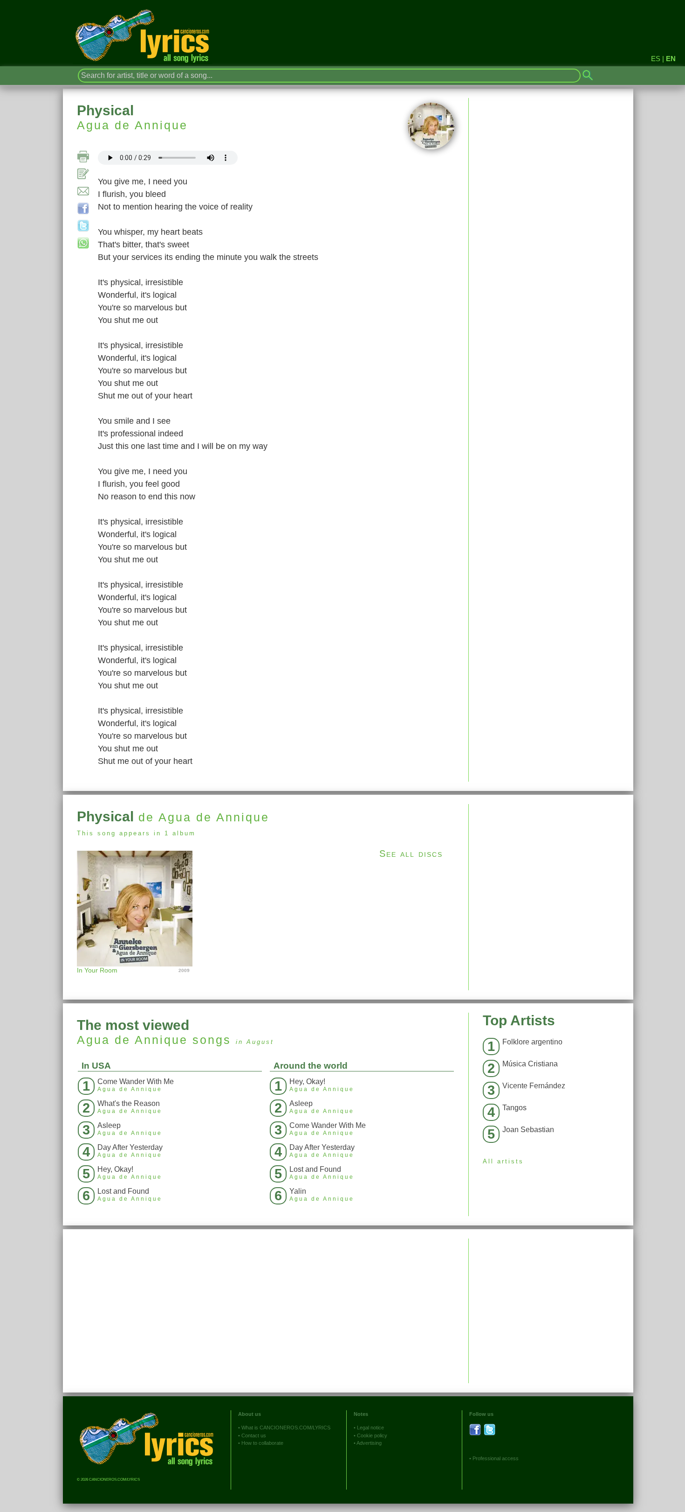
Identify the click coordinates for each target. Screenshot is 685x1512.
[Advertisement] (551, 869)
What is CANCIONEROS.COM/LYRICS (285, 1427)
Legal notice (370, 1427)
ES (655, 59)
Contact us (253, 1435)
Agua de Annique (132, 125)
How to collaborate (262, 1443)
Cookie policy (372, 1435)
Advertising (369, 1443)
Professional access (496, 1458)
